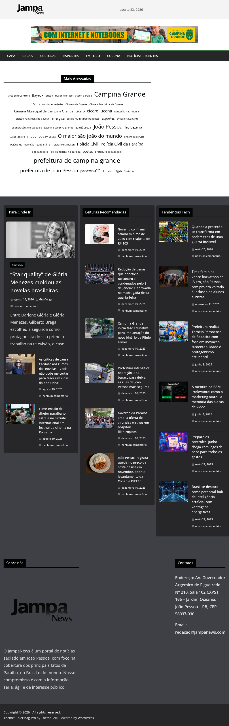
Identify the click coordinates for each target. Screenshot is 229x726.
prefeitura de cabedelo (108, 151)
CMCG (35, 104)
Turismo (129, 171)
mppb (31, 136)
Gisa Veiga (45, 299)
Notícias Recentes (142, 56)
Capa (11, 56)
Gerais (27, 56)
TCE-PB (108, 171)
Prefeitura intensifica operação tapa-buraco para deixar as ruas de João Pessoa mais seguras (134, 377)
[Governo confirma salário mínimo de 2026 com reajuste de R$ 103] (99, 243)
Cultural (48, 56)
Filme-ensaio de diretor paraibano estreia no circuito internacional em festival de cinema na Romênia (55, 420)
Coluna (113, 56)
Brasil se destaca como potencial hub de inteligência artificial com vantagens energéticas (207, 499)
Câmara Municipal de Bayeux (106, 104)
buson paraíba (83, 95)
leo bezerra (133, 127)
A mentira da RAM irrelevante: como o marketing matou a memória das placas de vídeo (208, 396)
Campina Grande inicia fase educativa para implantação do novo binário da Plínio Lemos (134, 332)
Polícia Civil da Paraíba (122, 144)
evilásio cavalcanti (127, 118)
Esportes (71, 56)
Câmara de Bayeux (76, 104)
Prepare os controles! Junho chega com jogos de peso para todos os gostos (207, 447)
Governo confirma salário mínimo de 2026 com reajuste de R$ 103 (134, 236)
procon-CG (90, 170)
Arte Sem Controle (19, 95)
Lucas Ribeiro (17, 136)
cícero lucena (99, 111)
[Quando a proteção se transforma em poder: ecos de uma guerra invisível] (173, 243)
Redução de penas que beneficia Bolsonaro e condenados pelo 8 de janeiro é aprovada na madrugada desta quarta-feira (134, 283)
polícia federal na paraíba (66, 151)
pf (50, 144)
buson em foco (64, 95)
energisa (58, 118)
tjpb (119, 171)
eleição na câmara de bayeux (32, 118)
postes (88, 151)
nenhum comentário (26, 306)
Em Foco (93, 56)
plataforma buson (64, 144)
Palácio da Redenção (22, 144)
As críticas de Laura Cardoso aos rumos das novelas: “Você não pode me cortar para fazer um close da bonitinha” (54, 371)
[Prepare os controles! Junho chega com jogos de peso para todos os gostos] (173, 455)
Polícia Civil (87, 144)
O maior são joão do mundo (90, 135)
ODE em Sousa (47, 136)
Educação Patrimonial (127, 111)
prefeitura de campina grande (77, 160)
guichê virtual (83, 127)
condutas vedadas (52, 104)
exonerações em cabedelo (27, 127)
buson (49, 95)
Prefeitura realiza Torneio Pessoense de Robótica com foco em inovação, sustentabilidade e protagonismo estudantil (206, 341)
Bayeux (37, 95)
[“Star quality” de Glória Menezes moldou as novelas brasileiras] (40, 240)
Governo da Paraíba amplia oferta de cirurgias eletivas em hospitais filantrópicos (133, 422)
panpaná (41, 144)
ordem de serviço (134, 136)
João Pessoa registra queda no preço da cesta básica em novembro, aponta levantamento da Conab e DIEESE (133, 469)
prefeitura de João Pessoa (49, 170)
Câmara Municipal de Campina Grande (43, 111)
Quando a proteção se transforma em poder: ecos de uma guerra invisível (207, 234)
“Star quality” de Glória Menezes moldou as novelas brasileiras (39, 282)
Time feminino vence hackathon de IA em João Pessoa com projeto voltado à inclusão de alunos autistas (208, 284)
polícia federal (40, 151)
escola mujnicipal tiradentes (83, 118)
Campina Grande (119, 94)
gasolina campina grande (58, 127)
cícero (80, 111)
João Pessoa (108, 126)
